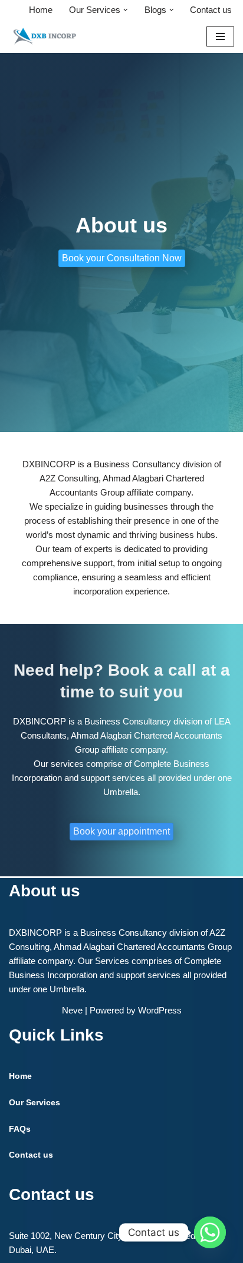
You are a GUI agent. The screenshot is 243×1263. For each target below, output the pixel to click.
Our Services (34, 1102)
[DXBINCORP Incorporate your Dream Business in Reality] (44, 36)
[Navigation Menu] (220, 36)
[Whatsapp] (210, 1232)
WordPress (160, 1010)
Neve (72, 1010)
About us (44, 891)
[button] (125, 10)
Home (40, 10)
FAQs (20, 1129)
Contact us (211, 10)
